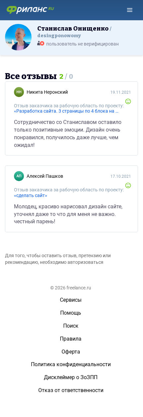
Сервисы (70, 300)
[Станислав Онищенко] (18, 37)
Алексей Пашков (45, 176)
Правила (70, 339)
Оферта (71, 352)
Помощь (70, 313)
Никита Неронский (47, 92)
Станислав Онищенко (73, 32)
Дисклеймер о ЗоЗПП (70, 377)
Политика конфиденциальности (71, 364)
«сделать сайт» (30, 195)
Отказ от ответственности (70, 390)
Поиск (70, 326)
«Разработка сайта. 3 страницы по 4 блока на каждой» (66, 111)
